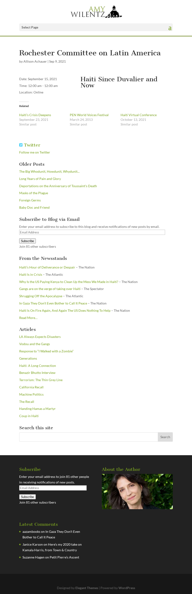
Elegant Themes (86, 588)
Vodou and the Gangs (34, 344)
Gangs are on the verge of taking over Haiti (50, 289)
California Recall (31, 387)
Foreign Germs (30, 200)
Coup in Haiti (29, 416)
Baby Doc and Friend (34, 207)
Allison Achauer (35, 61)
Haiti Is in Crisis (30, 274)
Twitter (31, 145)
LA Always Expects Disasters (40, 337)
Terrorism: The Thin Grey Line (41, 380)
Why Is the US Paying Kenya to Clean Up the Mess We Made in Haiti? (68, 282)
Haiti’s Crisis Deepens (35, 115)
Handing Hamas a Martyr (37, 409)
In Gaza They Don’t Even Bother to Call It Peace (53, 303)
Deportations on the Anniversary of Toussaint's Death (58, 186)
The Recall (26, 402)
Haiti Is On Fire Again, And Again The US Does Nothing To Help (65, 310)
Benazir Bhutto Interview (37, 373)
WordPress (126, 588)
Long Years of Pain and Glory (40, 179)
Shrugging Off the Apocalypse (40, 296)
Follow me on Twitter (34, 152)
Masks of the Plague (33, 193)
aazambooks (31, 531)
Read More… (28, 318)
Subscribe (27, 241)
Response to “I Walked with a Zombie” (46, 351)
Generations (28, 358)
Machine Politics (31, 394)
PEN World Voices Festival (89, 115)
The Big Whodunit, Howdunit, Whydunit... (49, 171)
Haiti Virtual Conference (139, 115)
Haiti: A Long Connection (37, 366)
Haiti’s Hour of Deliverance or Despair (47, 267)
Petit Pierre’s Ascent (64, 557)
